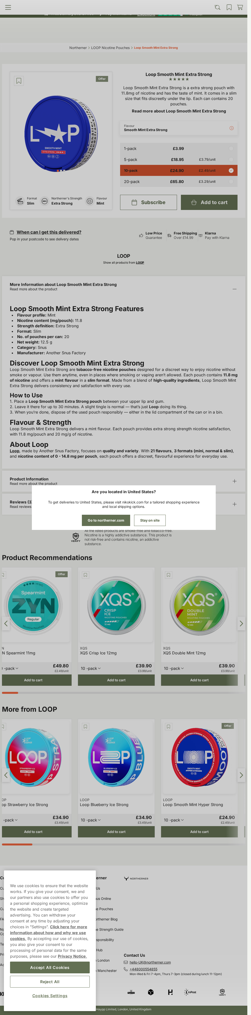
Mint (100, 203)
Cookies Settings (50, 995)
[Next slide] (241, 623)
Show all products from (123, 262)
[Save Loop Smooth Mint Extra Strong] (19, 81)
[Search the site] (93, 36)
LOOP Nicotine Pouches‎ (110, 48)
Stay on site (150, 520)
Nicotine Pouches (99, 909)
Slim (30, 203)
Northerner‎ (78, 48)
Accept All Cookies (49, 967)
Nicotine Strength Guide (104, 929)
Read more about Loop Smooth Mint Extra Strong (179, 111)
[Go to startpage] (124, 25)
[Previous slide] (6, 623)
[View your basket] (215, 36)
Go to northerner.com (106, 520)
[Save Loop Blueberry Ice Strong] (85, 726)
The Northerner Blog (101, 919)
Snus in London (97, 960)
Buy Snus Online (98, 898)
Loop (14, 450)
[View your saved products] (154, 36)
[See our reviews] (170, 13)
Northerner (96, 877)
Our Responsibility (99, 940)
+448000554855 (143, 969)
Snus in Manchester (101, 970)
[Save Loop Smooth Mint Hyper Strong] (168, 726)
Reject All (50, 981)
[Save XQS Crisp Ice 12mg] (85, 575)
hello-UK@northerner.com (150, 962)
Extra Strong (62, 203)
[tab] (58, 171)
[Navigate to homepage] (186, 876)
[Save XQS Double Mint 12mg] (168, 575)
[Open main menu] (33, 36)
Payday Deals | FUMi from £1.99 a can (121, 5)
